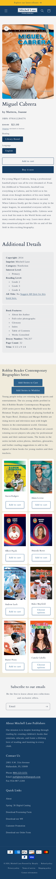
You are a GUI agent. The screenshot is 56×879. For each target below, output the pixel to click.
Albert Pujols (11, 551)
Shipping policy (44, 868)
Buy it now (28, 169)
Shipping (5, 128)
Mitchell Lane (16, 863)
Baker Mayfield (39, 604)
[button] (6, 10)
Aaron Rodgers (12, 496)
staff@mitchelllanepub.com (26, 777)
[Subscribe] (46, 706)
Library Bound (12, 139)
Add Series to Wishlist (28, 390)
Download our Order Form (18, 832)
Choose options (41, 611)
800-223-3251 (20, 773)
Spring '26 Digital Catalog (18, 805)
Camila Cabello (39, 658)
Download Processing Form (19, 812)
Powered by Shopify (30, 863)
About (9, 799)
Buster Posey (11, 660)
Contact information (29, 872)
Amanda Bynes (38, 550)
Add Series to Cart (28, 382)
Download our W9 (14, 819)
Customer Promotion (15, 826)
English (9, 151)
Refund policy (46, 863)
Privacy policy (13, 868)
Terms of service (28, 868)
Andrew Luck (11, 604)
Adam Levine (38, 498)
